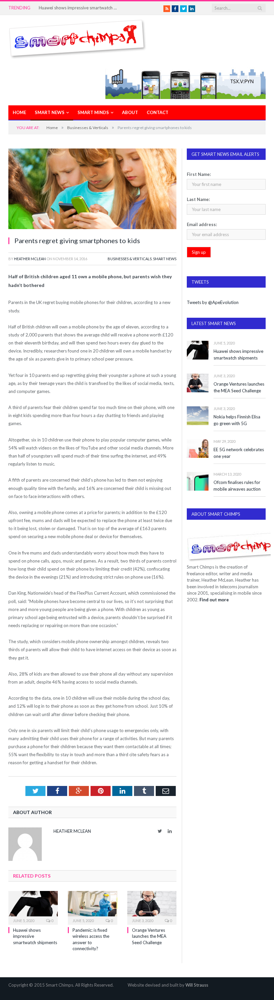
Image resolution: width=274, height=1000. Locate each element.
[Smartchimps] (77, 37)
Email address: (202, 224)
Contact (157, 112)
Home (19, 112)
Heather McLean (30, 259)
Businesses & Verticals (130, 259)
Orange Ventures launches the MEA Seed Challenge (149, 936)
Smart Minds (93, 112)
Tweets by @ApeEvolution (213, 302)
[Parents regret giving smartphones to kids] (92, 189)
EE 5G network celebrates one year (239, 453)
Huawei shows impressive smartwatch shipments (238, 354)
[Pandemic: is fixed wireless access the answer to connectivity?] (92, 907)
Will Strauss (196, 985)
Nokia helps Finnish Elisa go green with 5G (237, 420)
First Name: (199, 174)
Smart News (49, 112)
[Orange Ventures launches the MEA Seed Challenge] (152, 907)
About (130, 112)
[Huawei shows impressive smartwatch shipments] (33, 907)
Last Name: (198, 199)
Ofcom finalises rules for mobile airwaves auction (237, 486)
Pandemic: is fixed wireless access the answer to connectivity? (79, 7)
